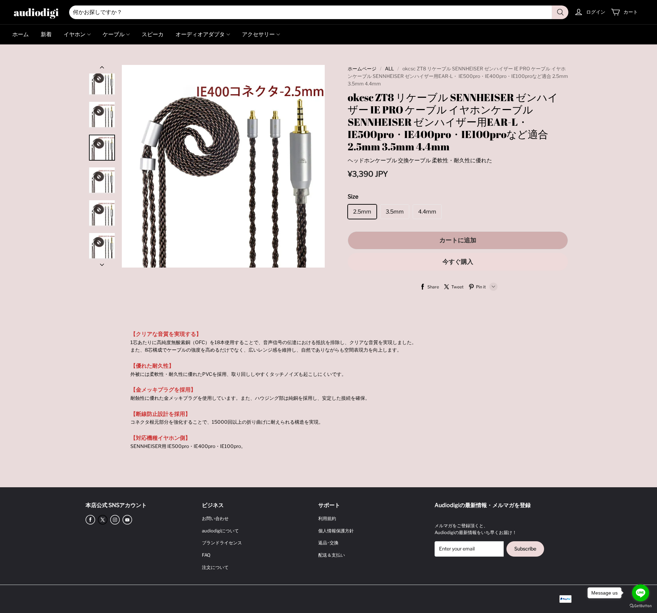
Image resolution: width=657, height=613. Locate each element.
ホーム (20, 34)
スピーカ (153, 34)
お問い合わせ (215, 518)
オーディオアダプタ (200, 34)
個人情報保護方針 (336, 530)
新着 (46, 34)
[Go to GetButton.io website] (641, 606)
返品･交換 (328, 542)
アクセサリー (258, 34)
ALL (389, 68)
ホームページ (362, 68)
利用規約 (327, 518)
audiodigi (36, 12)
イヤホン (75, 34)
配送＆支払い (331, 555)
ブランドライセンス (222, 542)
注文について (215, 567)
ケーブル (114, 34)
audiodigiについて (220, 530)
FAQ (206, 555)
